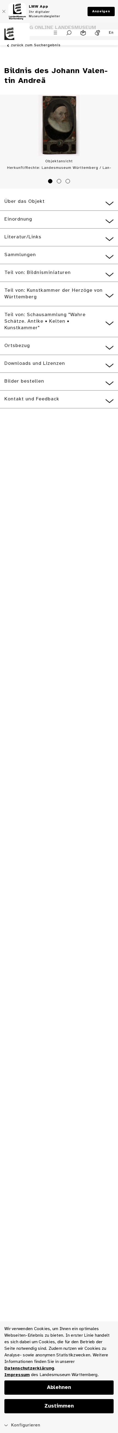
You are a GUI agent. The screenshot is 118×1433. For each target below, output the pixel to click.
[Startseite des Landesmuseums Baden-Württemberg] (14, 37)
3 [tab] (68, 182)
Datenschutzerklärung (29, 1368)
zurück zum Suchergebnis (36, 45)
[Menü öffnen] (55, 32)
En (111, 33)
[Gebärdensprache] (97, 33)
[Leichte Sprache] (83, 33)
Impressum (17, 1375)
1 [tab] (51, 182)
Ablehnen (59, 1387)
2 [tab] (60, 182)
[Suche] (69, 33)
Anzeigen (101, 11)
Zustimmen (59, 1406)
